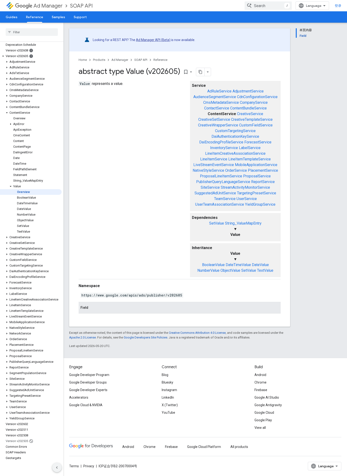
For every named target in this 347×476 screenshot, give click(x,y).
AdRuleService (219, 91)
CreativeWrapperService (218, 125)
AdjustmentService (248, 91)
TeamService (225, 198)
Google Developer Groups (88, 382)
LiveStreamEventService (213, 165)
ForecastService (257, 142)
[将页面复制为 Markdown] (200, 72)
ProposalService (257, 176)
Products (99, 60)
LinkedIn (168, 397)
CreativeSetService (214, 119)
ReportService (263, 182)
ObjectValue (230, 270)
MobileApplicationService (256, 165)
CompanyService (254, 102)
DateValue (260, 265)
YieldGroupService (260, 204)
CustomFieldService (256, 125)
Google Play (263, 420)
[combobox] (268, 5)
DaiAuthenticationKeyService (235, 136)
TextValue (265, 270)
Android (260, 375)
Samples (58, 17)
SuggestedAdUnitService (215, 193)
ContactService (216, 108)
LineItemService (213, 159)
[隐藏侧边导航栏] (57, 467)
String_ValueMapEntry (243, 223)
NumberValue (208, 270)
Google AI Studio (266, 397)
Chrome (260, 382)
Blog (165, 375)
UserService (247, 198)
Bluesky (167, 382)
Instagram (169, 390)
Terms (74, 466)
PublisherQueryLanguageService (223, 182)
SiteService (210, 187)
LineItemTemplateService (249, 159)
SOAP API (81, 6)
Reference (34, 17)
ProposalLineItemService (221, 176)
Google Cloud (264, 412)
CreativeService (250, 114)
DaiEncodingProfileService (221, 142)
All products (239, 447)
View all (260, 428)
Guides (11, 17)
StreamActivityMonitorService (245, 187)
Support (80, 17)
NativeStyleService (208, 170)
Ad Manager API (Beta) (153, 40)
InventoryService (224, 148)
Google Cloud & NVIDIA (85, 405)
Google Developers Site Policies (145, 337)
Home (83, 60)
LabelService (250, 148)
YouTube (168, 412)
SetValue (216, 223)
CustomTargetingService (235, 131)
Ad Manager (48, 6)
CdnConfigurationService (257, 97)
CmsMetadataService (221, 102)
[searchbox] (32, 32)
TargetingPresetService (256, 193)
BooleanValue (213, 265)
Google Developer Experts (88, 390)
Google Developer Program (89, 375)
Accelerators (78, 397)
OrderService (236, 170)
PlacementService (263, 170)
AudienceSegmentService (214, 97)
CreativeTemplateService (252, 119)
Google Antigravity (268, 405)
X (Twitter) (170, 405)
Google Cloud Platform (204, 447)
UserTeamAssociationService (219, 204)
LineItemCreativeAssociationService (235, 153)
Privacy (88, 466)
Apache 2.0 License (82, 337)
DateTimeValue (238, 265)
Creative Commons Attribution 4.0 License (197, 332)
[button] (31, 56)
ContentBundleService (248, 108)
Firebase (260, 390)
